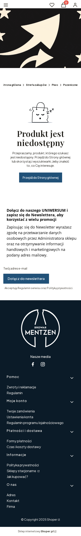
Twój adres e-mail (15, 268)
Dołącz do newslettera (26, 278)
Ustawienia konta (20, 417)
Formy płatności (19, 441)
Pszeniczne (70, 84)
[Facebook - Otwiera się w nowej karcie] (32, 364)
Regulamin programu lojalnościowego (35, 423)
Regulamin (15, 393)
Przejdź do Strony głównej (41, 177)
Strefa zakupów (36, 84)
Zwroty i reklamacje (21, 387)
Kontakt (13, 500)
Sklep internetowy (36, 531)
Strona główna (11, 84)
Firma (11, 506)
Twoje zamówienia (21, 411)
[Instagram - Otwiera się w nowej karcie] (42, 364)
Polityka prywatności (23, 465)
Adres (11, 495)
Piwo (55, 84)
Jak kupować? (17, 476)
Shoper (52, 519)
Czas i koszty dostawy (24, 447)
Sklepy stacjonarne (22, 471)
